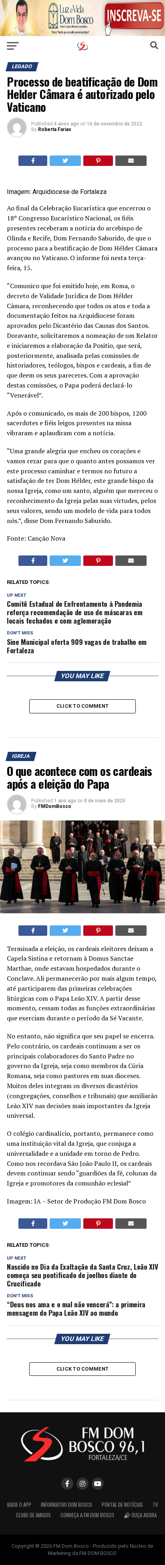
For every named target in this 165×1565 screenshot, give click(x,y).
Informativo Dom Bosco (66, 1504)
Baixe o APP (19, 1504)
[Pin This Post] (98, 160)
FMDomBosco (54, 806)
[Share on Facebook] (33, 160)
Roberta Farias (54, 129)
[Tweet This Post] (65, 160)
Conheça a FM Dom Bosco (87, 1515)
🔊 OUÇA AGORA (140, 1515)
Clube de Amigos (33, 1515)
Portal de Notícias (122, 1504)
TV (155, 1504)
